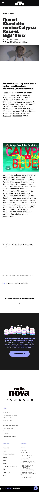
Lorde (4, 463)
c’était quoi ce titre (10, 415)
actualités (7, 423)
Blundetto (17, 116)
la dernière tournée (10, 436)
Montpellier (6, 469)
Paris (4, 475)
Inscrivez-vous (18, 353)
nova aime (7, 431)
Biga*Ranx (7, 116)
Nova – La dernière (26, 455)
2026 (4, 460)
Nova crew (23, 450)
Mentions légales (25, 452)
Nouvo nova (29, 275)
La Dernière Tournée (26, 477)
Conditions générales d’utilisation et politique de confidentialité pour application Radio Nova (27, 468)
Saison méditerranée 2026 (10, 466)
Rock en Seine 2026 (8, 454)
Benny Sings (6, 472)
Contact (23, 447)
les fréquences (8, 428)
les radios (7, 412)
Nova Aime (6, 448)
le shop (6, 433)
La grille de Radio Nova (11, 425)
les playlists (8, 420)
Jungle (5, 457)
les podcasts (7, 417)
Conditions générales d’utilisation (27, 458)
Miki (4, 451)
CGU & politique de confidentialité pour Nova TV (28, 473)
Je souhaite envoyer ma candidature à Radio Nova (28, 462)
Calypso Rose (19, 113)
